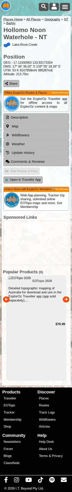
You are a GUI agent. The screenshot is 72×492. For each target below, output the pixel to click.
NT (66, 19)
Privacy (57, 456)
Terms (43, 456)
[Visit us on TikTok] (40, 481)
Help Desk (46, 442)
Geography (52, 19)
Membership (12, 419)
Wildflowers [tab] (20, 135)
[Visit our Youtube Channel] (28, 481)
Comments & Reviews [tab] (28, 162)
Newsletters (12, 442)
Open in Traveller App (25, 179)
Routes (44, 405)
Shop (7, 426)
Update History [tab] (23, 153)
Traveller (10, 398)
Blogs (8, 456)
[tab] (36, 117)
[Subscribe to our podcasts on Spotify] (52, 481)
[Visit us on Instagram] (17, 481)
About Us (45, 449)
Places (44, 398)
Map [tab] (14, 126)
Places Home (13, 19)
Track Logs (47, 412)
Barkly (11, 23)
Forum (8, 449)
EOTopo (9, 405)
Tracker (9, 412)
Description (19, 117)
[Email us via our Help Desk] (64, 481)
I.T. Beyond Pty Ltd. (30, 488)
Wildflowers (47, 419)
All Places (33, 19)
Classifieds (12, 463)
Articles (44, 426)
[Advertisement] (36, 243)
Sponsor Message (60, 92)
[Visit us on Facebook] (6, 481)
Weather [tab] (18, 144)
